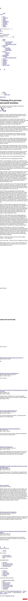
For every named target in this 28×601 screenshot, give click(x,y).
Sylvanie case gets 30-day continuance (8, 512)
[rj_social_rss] (4, 69)
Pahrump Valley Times (7, 585)
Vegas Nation (5, 587)
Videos (4, 25)
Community (5, 17)
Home (4, 39)
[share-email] (5, 110)
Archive (4, 61)
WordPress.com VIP (9, 595)
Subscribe (5, 62)
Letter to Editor (6, 573)
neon (4, 581)
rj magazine (5, 588)
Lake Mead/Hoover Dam (10, 44)
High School (8, 49)
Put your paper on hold (8, 563)
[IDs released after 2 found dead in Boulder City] (7, 427)
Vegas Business (6, 583)
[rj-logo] (13, 11)
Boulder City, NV (4, 35)
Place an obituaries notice (10, 57)
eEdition (4, 26)
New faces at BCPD (4, 485)
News (4, 16)
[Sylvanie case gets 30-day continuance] (7, 510)
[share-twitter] (3, 110)
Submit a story (6, 574)
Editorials (7, 52)
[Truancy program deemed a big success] (7, 409)
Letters (6, 54)
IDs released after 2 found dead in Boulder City (10, 428)
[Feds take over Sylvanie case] (7, 445)
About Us (5, 570)
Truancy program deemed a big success (8, 410)
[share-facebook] (0, 110)
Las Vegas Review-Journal (8, 580)
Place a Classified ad (7, 556)
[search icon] (0, 30)
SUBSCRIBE (25, 599)
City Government (9, 41)
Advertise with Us (7, 555)
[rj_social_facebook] (0, 69)
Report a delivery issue (8, 564)
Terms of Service (7, 592)
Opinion (4, 20)
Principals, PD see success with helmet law (9, 373)
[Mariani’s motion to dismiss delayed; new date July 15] (7, 356)
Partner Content (6, 65)
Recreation (7, 47)
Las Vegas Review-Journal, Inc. (15, 591)
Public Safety (8, 43)
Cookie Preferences (17, 592)
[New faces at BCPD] (7, 484)
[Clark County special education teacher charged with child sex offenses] (7, 530)
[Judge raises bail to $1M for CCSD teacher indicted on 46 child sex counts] (7, 389)
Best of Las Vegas (6, 582)
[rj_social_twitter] (2, 69)
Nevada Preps (8, 50)
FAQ (4, 557)
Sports (4, 19)
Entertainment (6, 21)
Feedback (5, 575)
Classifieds (5, 24)
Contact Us (5, 572)
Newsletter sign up (7, 566)
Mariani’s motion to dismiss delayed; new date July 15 (11, 357)
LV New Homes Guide (8, 586)
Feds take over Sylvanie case (6, 446)
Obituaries (5, 22)
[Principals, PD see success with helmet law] (7, 372)
